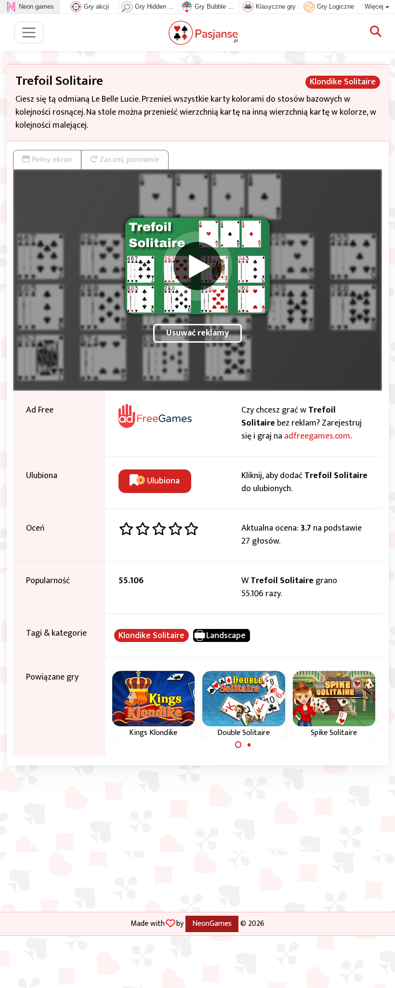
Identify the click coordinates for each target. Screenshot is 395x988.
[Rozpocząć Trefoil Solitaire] (197, 266)
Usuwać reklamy (197, 333)
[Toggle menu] (29, 32)
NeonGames (212, 923)
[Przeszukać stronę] (376, 32)
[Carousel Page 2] (249, 744)
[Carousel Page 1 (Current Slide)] (238, 744)
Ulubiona (162, 481)
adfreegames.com (317, 436)
